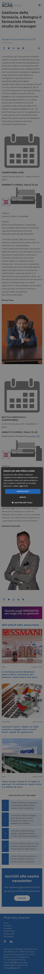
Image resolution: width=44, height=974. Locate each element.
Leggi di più (23, 486)
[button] (22, 502)
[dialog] (22, 487)
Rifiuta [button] (23, 497)
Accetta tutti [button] (23, 491)
